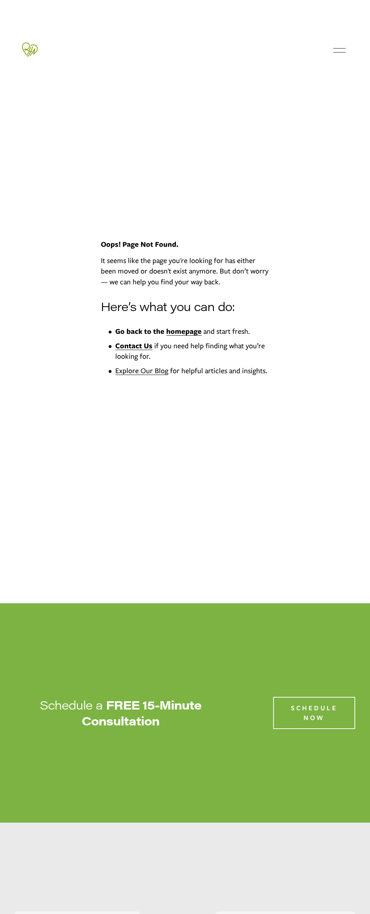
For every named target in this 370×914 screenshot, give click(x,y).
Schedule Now (314, 713)
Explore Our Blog (141, 371)
